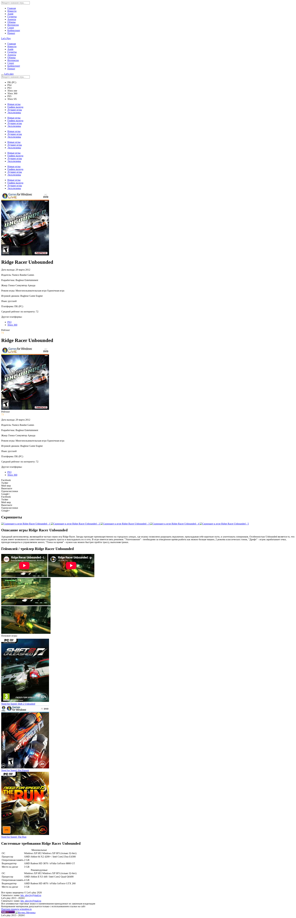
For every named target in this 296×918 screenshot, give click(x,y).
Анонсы (11, 19)
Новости (11, 11)
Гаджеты (12, 16)
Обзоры (11, 22)
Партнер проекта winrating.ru (16, 909)
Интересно (13, 25)
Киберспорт (13, 30)
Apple (10, 13)
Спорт (10, 27)
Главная (11, 8)
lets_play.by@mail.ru (31, 895)
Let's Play (6, 38)
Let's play (9, 74)
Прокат (11, 33)
